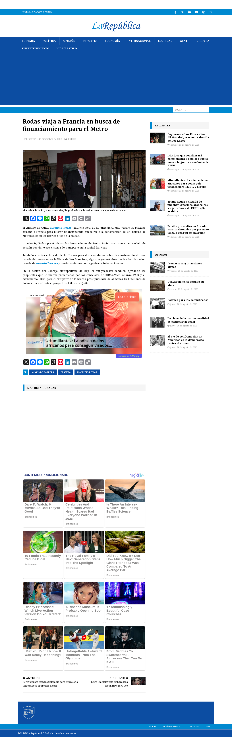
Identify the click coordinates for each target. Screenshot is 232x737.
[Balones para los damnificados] (157, 303)
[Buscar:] (191, 109)
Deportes (90, 40)
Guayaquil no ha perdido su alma (185, 283)
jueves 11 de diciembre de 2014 (45, 139)
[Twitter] (182, 12)
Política (49, 40)
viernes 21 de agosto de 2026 (184, 271)
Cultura (203, 40)
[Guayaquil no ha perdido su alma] (157, 285)
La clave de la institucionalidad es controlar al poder (188, 320)
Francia (66, 372)
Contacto (193, 726)
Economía (112, 40)
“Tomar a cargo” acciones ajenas (184, 265)
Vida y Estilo (67, 48)
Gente (184, 40)
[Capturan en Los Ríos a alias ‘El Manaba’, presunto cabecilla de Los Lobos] (157, 138)
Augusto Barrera (43, 372)
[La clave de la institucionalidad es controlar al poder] (157, 322)
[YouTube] (196, 12)
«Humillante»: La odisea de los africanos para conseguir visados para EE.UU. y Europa (187, 183)
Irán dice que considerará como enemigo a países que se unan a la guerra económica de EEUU (188, 160)
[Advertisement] (116, 79)
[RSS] (211, 12)
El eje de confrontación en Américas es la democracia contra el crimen (185, 340)
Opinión (69, 40)
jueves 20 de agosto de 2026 (183, 304)
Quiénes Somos (172, 726)
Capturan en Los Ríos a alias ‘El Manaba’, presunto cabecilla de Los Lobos (188, 137)
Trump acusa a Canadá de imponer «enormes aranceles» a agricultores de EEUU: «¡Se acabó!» (187, 206)
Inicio (152, 726)
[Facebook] (175, 12)
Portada (28, 40)
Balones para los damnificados (187, 300)
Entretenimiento (35, 48)
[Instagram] (203, 12)
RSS (208, 726)
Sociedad (165, 40)
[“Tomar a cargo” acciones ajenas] (157, 267)
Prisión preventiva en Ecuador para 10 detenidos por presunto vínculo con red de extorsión (188, 229)
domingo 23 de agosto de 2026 (184, 145)
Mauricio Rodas (87, 372)
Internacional (139, 40)
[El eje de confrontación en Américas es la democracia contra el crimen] (157, 340)
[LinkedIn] (189, 12)
